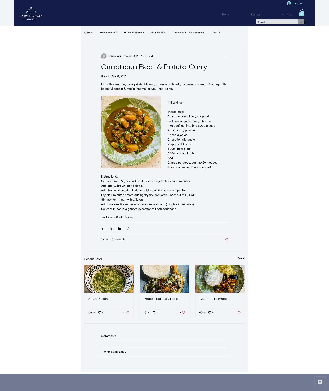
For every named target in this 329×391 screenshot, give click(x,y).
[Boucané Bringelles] (220, 279)
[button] (302, 12)
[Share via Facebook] (102, 228)
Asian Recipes (158, 32)
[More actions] (226, 56)
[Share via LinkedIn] (119, 228)
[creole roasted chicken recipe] (164, 279)
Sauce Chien (98, 299)
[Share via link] (128, 228)
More (213, 32)
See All (241, 258)
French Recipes (108, 32)
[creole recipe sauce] (109, 279)
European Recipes (134, 32)
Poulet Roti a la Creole (161, 299)
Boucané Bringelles (214, 299)
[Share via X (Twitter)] (111, 228)
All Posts (88, 32)
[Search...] (301, 21)
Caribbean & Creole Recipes (188, 32)
